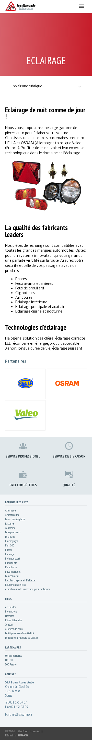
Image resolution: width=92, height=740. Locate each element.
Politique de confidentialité (19, 633)
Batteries (9, 523)
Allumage (10, 510)
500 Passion (11, 664)
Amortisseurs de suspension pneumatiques (27, 589)
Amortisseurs (12, 515)
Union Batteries (13, 655)
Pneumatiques (12, 571)
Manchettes (11, 567)
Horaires (9, 616)
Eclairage (10, 536)
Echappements (12, 532)
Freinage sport (12, 558)
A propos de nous (13, 629)
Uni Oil (9, 660)
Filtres (8, 550)
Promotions (11, 611)
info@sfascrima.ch (22, 714)
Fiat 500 (9, 545)
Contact (9, 624)
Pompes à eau (12, 576)
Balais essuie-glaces (15, 519)
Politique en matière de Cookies (21, 637)
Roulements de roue (15, 585)
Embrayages (11, 541)
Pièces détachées (13, 620)
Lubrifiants (11, 563)
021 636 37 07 (18, 702)
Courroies (10, 528)
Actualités (10, 607)
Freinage (9, 554)
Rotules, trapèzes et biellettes (20, 580)
